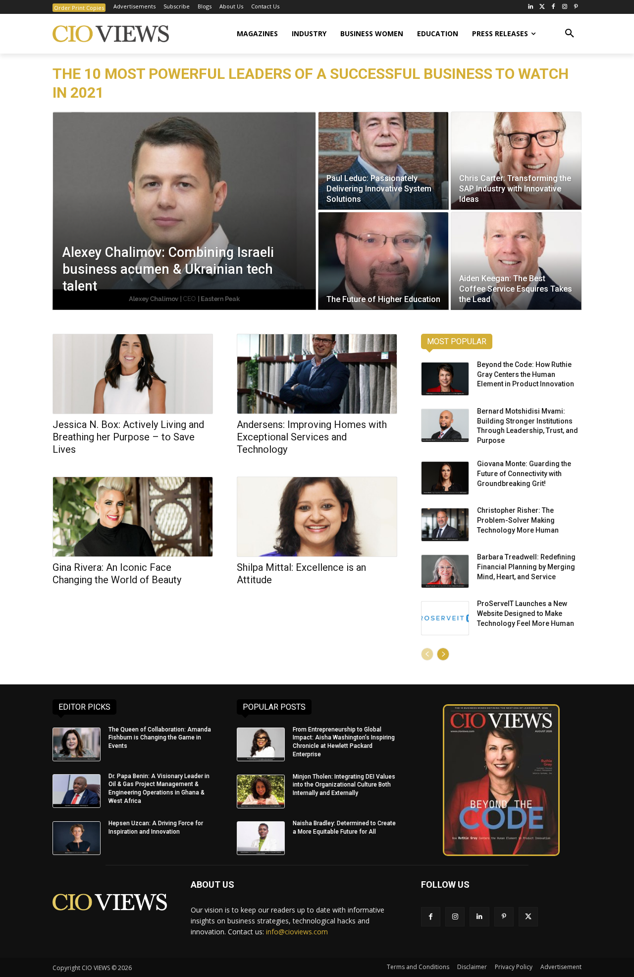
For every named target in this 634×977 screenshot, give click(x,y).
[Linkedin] (479, 916)
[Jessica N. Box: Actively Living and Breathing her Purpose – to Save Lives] (133, 374)
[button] (569, 34)
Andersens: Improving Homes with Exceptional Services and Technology (312, 437)
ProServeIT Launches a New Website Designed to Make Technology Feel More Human (525, 613)
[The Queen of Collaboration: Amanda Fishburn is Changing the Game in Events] (77, 744)
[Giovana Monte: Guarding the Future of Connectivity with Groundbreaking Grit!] (445, 478)
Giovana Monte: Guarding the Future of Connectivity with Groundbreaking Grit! (524, 473)
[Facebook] (553, 7)
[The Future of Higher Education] (383, 261)
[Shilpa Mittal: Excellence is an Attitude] (317, 517)
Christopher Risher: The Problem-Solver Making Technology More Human (518, 520)
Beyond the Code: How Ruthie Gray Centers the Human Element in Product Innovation (525, 374)
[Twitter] (542, 7)
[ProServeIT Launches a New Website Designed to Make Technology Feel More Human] (445, 618)
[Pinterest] (575, 7)
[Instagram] (564, 7)
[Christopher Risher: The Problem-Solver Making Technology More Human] (445, 525)
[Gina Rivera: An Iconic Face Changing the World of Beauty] (133, 517)
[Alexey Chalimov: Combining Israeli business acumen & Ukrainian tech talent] (184, 211)
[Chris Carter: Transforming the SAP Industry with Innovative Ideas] (516, 161)
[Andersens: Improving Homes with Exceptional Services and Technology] (317, 374)
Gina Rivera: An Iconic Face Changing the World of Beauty (117, 573)
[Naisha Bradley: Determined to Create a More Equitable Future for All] (261, 838)
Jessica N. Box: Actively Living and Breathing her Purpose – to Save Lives (128, 437)
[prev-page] (427, 654)
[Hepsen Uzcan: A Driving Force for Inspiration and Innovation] (77, 838)
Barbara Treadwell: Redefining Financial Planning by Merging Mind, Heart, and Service (526, 566)
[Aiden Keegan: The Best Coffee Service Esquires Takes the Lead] (516, 261)
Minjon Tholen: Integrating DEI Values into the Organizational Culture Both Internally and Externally (344, 785)
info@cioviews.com (297, 931)
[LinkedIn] (530, 7)
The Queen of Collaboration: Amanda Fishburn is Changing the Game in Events (159, 738)
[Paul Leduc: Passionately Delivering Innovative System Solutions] (383, 161)
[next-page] (443, 654)
